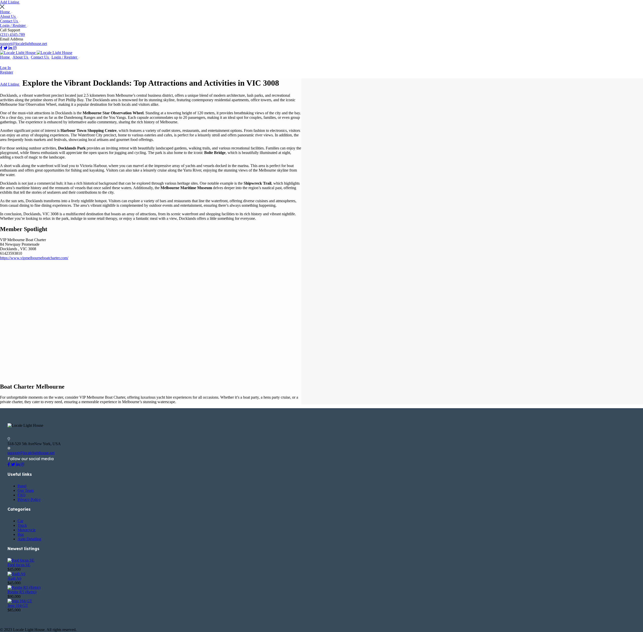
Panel (22, 486)
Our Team (26, 490)
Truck (22, 525)
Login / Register (13, 25)
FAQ (22, 495)
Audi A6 (14, 578)
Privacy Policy (29, 499)
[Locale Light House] (18, 52)
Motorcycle (27, 530)
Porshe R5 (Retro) (22, 592)
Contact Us (9, 21)
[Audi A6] (16, 574)
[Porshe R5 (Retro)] (24, 587)
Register (6, 72)
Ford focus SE (19, 565)
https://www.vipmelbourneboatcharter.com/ (34, 258)
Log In (5, 68)
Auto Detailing (29, 539)
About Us (8, 16)
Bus (21, 534)
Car (20, 521)
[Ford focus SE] (21, 560)
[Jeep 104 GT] (20, 601)
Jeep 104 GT (18, 605)
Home (5, 12)
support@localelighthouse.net (23, 43)
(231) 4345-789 (12, 34)
